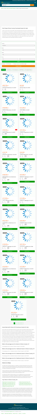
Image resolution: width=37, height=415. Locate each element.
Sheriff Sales (22, 69)
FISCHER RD (13, 314)
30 (17, 63)
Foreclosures (9, 69)
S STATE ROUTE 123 (5, 222)
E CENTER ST (22, 132)
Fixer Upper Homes (28, 69)
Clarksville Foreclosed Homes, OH (25, 383)
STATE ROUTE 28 (22, 246)
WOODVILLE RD (4, 154)
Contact (20, 413)
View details (9, 92)
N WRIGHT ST (22, 268)
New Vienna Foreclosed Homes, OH (25, 384)
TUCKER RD (22, 154)
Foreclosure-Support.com (10, 411)
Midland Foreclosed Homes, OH (8, 386)
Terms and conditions (8, 413)
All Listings (3, 69)
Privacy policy (15, 413)
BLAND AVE (4, 132)
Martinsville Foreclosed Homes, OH (9, 384)
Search (18, 61)
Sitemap (2, 413)
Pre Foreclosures (15, 69)
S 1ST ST (3, 200)
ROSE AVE (21, 87)
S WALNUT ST (22, 200)
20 (15, 63)
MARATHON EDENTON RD (6, 176)
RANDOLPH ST (22, 176)
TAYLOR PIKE (22, 292)
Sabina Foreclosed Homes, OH (24, 382)
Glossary (24, 413)
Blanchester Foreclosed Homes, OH (9, 382)
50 (20, 63)
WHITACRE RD (4, 87)
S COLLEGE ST (22, 222)
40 (18, 63)
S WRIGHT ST (4, 292)
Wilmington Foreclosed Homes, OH (9, 383)
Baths (3, 52)
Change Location (18, 66)
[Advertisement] (18, 19)
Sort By (3, 43)
